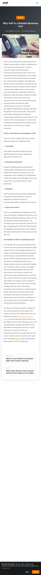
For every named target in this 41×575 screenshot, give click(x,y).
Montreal (6, 319)
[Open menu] (37, 3)
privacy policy (6, 568)
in (32, 316)
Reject (27, 572)
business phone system (24, 316)
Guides (20, 17)
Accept (36, 572)
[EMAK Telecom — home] (5, 3)
